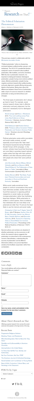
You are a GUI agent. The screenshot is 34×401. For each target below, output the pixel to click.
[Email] (20, 253)
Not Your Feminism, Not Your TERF (12, 355)
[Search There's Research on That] (21, 384)
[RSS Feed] (18, 384)
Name (3, 288)
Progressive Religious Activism (11, 333)
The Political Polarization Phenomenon (13, 23)
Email (3, 294)
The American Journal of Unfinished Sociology (15, 358)
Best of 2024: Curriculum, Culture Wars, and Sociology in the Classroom (15, 364)
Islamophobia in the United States (11, 348)
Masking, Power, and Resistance (11, 336)
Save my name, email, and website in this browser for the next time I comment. (15, 309)
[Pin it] (13, 253)
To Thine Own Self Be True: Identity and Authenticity (13, 352)
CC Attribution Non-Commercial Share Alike (17, 398)
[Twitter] (13, 384)
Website (4, 300)
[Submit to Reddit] (16, 253)
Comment (5, 273)
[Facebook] (15, 384)
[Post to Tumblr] (9, 253)
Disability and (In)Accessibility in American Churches (14, 344)
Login (4, 378)
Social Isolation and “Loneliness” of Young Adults (16, 361)
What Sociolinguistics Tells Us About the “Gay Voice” (15, 340)
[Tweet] (6, 253)
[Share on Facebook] (2, 253)
